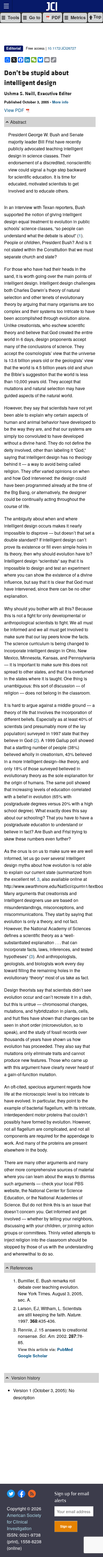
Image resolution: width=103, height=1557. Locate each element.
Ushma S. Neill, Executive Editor (37, 94)
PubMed (65, 1349)
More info (60, 102)
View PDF (14, 110)
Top (96, 16)
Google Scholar (33, 1355)
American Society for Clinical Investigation (24, 1521)
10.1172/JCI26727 (62, 48)
